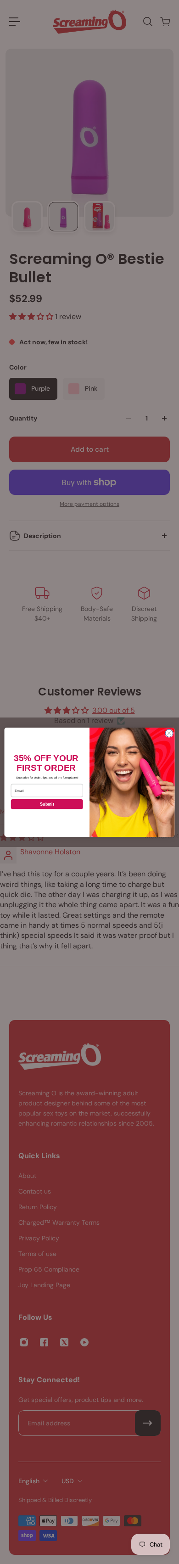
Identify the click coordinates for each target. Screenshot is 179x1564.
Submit (47, 804)
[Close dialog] (169, 733)
